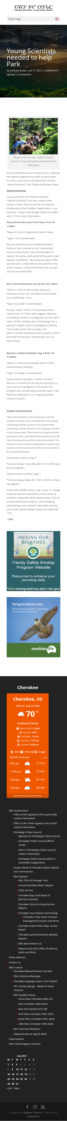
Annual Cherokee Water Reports (35, 885)
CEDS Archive (25, 890)
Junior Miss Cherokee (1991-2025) (36, 1018)
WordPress (33, 1116)
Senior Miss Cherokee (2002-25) (35, 998)
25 (21, 1078)
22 (8, 1078)
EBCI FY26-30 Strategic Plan (33, 880)
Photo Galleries (17, 957)
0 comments (24, 74)
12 (25, 1069)
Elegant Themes (33, 1112)
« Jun (9, 1088)
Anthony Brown (18, 70)
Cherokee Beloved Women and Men (33, 971)
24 (17, 1078)
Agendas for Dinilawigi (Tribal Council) (39, 836)
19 (25, 1074)
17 (17, 1074)
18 (21, 1074)
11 (21, 1069)
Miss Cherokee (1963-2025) (32, 1003)
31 (17, 1083)
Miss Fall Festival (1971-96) (32, 1008)
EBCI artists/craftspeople (27, 976)
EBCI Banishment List (29, 943)
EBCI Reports (21, 876)
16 (13, 1074)
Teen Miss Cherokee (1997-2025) (36, 1014)
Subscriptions (16, 1038)
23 (13, 1078)
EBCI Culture (16, 967)
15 (8, 1074)
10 (17, 1069)
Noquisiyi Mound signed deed (30, 1033)
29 (8, 1083)
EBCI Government (18, 810)
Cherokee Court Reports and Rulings (38, 913)
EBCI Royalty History (24, 995)
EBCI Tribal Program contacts (24, 1043)
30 (13, 1083)
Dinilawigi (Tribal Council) (27, 832)
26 (25, 1078)
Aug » (17, 1088)
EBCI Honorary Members (27, 1028)
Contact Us (15, 962)
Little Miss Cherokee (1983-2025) (36, 1023)
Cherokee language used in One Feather (36, 981)
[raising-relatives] (33, 590)
